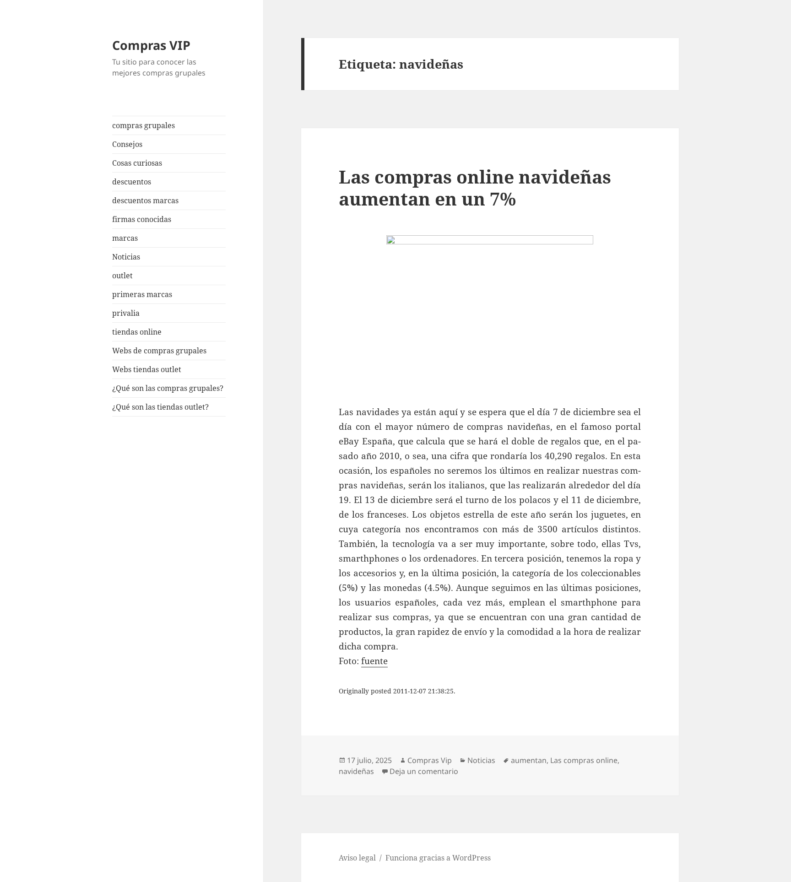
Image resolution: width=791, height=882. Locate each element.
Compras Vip (429, 760)
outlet (122, 276)
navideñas (356, 771)
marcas (125, 238)
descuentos (131, 182)
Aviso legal (357, 858)
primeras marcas (142, 294)
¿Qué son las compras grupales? (167, 388)
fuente (374, 661)
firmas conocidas (141, 219)
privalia (126, 313)
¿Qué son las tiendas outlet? (160, 407)
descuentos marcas (145, 200)
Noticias (126, 257)
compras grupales (143, 125)
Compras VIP (151, 45)
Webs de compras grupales (159, 351)
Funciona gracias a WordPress (438, 858)
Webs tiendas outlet (146, 369)
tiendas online (137, 332)
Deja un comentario (424, 771)
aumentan (529, 760)
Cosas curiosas (137, 163)
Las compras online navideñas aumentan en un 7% (475, 187)
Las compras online (584, 760)
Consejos (127, 144)
